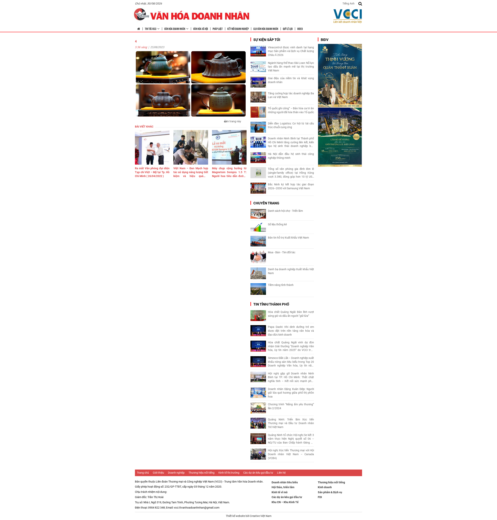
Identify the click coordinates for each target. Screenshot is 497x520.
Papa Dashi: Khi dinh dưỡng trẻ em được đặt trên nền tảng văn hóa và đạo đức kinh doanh (291, 330)
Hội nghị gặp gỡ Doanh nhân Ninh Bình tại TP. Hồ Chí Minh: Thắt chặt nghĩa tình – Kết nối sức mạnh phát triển (291, 377)
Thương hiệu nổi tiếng (202, 472)
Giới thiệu (158, 472)
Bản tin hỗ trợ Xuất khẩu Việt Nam (288, 237)
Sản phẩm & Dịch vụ (330, 492)
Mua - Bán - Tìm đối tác (281, 252)
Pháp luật (218, 28)
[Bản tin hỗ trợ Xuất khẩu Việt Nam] (258, 241)
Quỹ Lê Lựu (288, 28)
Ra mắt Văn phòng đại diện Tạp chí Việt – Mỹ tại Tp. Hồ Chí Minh (152, 172)
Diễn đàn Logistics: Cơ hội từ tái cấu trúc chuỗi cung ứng (291, 125)
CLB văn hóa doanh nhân (265, 28)
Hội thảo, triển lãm (283, 487)
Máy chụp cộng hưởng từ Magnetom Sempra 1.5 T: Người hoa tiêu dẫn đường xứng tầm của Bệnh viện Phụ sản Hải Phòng (229, 172)
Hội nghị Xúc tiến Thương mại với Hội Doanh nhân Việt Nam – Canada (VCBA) (291, 454)
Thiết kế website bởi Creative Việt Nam (248, 515)
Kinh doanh (325, 487)
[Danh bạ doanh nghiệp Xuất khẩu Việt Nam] (258, 273)
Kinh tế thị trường (228, 472)
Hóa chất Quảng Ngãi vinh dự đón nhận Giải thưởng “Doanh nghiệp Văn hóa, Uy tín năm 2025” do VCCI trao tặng (291, 346)
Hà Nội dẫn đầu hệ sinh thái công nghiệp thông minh (291, 155)
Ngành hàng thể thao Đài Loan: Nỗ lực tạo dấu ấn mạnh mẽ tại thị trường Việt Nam (291, 66)
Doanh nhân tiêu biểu (285, 482)
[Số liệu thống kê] (258, 227)
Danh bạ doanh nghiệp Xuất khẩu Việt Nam (291, 271)
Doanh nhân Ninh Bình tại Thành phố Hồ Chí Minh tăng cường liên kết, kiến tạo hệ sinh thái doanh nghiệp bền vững (291, 142)
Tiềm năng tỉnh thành (281, 284)
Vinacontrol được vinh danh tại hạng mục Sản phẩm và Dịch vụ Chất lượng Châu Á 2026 (291, 51)
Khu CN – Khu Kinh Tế (285, 502)
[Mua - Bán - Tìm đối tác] (258, 257)
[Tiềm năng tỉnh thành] (258, 289)
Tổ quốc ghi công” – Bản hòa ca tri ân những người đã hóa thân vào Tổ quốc (291, 110)
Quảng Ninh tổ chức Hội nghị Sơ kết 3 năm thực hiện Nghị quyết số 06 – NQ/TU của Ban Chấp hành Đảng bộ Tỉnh (291, 439)
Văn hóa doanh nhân (174, 28)
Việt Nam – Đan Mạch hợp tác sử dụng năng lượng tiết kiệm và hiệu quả (190, 172)
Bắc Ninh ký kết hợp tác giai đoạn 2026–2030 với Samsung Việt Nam (291, 186)
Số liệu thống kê (277, 224)
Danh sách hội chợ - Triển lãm (285, 210)
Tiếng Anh (348, 3)
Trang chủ (143, 472)
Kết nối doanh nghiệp (238, 28)
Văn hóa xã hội (200, 28)
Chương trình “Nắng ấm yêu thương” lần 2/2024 (291, 406)
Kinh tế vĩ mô (280, 492)
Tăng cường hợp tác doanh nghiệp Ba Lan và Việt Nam (291, 95)
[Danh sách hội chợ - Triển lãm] (258, 214)
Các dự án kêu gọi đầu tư (258, 472)
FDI (320, 497)
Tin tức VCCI (150, 28)
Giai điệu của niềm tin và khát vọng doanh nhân (291, 80)
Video (300, 28)
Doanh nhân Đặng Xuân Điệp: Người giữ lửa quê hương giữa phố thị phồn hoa (291, 392)
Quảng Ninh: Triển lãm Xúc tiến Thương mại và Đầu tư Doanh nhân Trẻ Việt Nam (291, 423)
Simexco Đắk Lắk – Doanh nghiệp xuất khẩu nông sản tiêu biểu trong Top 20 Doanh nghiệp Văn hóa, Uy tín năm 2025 (291, 362)
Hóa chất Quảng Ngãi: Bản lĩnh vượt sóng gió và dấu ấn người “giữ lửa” (291, 313)
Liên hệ (281, 472)
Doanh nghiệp (176, 472)
